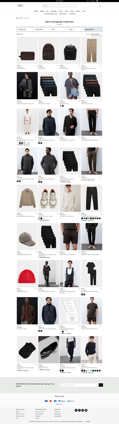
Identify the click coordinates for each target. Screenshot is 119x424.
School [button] (61, 11)
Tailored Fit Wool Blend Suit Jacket (46, 291)
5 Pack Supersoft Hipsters (44, 103)
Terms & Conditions (48, 421)
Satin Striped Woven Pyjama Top (67, 140)
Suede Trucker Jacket (22, 328)
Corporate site (57, 414)
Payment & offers (39, 414)
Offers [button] (72, 11)
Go (101, 385)
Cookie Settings (79, 421)
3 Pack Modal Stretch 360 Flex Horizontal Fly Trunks (67, 179)
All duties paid (72, 13)
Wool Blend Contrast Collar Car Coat (25, 103)
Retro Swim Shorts (64, 103)
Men (21, 18)
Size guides (38, 416)
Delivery (18, 411)
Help (17, 418)
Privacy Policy (57, 421)
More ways (59, 404)
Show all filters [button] (89, 29)
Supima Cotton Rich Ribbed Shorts (68, 254)
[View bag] (100, 5)
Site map (37, 418)
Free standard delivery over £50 (50, 13)
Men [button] (47, 11)
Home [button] (66, 11)
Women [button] (36, 11)
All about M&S (57, 416)
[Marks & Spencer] (20, 5)
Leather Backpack (64, 68)
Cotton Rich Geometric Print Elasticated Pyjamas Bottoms (88, 179)
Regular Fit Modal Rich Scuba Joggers (90, 254)
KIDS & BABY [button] (53, 11)
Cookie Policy (64, 421)
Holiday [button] (78, 11)
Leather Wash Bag (21, 68)
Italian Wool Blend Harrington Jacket (25, 216)
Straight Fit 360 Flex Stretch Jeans (89, 216)
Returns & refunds (20, 416)
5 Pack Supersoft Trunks (87, 103)
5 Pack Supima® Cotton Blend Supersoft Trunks (67, 329)
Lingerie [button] (42, 11)
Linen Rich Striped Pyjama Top (67, 216)
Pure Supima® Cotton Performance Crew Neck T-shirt (25, 141)
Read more (59, 24)
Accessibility (72, 421)
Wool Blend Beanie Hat (22, 291)
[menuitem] (36, 11)
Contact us (57, 411)
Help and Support (63, 13)
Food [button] (83, 11)
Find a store (92, 1)
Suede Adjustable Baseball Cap (24, 254)
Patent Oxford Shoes (43, 367)
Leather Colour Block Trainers (45, 216)
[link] (97, 0)
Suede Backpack (42, 68)
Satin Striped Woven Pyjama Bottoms (90, 140)
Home (17, 18)
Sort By (88, 34)
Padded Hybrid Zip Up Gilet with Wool (26, 179)
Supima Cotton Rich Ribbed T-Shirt (89, 328)
